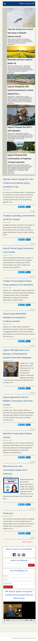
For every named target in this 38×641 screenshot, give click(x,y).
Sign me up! (8, 587)
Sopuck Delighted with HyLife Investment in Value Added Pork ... (20, 90)
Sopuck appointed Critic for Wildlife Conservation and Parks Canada (18, 401)
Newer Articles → (28, 542)
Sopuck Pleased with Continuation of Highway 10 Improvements (19, 158)
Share (28, 207)
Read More (10, 45)
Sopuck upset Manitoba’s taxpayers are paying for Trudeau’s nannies (14, 317)
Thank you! (8, 513)
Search (31, 565)
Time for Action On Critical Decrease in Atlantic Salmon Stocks (20, 33)
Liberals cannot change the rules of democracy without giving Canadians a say (18, 183)
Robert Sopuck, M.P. (27, 3)
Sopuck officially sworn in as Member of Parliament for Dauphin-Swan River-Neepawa (17, 354)
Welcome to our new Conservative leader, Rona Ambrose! (15, 470)
